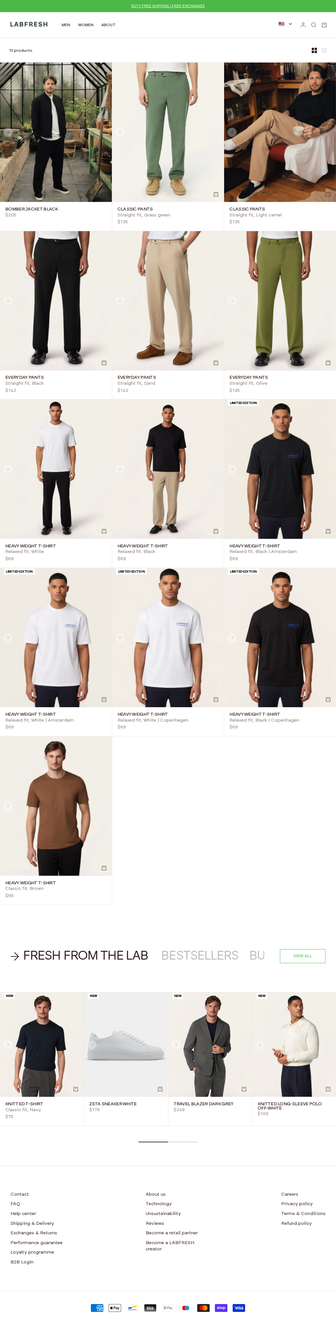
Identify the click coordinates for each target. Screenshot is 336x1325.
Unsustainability (163, 1213)
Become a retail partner (172, 1233)
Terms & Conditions (303, 1213)
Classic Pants (135, 209)
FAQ (15, 1204)
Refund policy (296, 1223)
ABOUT (108, 25)
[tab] (80, 956)
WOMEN (86, 25)
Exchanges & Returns (33, 1233)
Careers (289, 1194)
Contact (19, 1194)
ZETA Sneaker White (112, 1104)
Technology (159, 1204)
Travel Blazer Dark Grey (204, 1104)
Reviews (155, 1223)
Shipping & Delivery (32, 1223)
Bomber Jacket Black (31, 209)
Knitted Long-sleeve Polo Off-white (290, 1106)
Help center (23, 1213)
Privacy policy (297, 1204)
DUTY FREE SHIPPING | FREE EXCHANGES (168, 6)
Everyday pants (24, 378)
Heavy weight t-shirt (30, 546)
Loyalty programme (32, 1252)
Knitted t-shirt (24, 1104)
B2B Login (21, 1262)
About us (156, 1194)
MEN (66, 25)
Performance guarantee (36, 1243)
